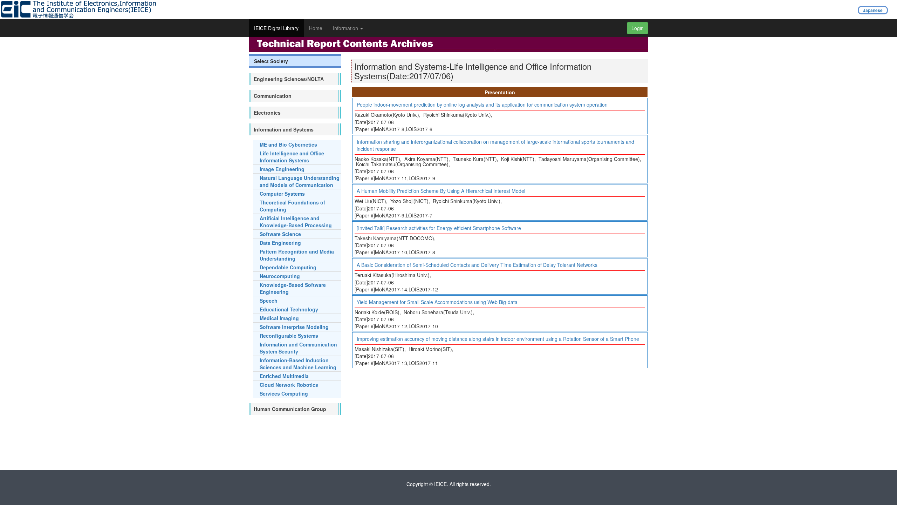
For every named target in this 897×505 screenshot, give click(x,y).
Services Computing (284, 393)
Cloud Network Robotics (289, 384)
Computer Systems (282, 193)
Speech (269, 300)
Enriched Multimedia (284, 375)
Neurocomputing (280, 276)
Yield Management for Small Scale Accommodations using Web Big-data (437, 301)
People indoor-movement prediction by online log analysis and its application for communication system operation (482, 104)
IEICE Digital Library (276, 28)
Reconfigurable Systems (289, 335)
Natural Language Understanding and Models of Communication (300, 181)
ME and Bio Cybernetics (288, 144)
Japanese (873, 10)
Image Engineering (282, 169)
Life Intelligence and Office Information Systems (292, 157)
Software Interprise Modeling (294, 326)
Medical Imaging (279, 318)
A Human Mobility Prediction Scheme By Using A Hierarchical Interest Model (441, 190)
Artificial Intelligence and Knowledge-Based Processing (296, 222)
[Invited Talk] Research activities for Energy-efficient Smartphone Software (439, 227)
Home (315, 28)
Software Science (280, 233)
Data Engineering (280, 242)
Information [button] (346, 28)
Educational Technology (289, 309)
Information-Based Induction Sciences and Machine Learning (298, 364)
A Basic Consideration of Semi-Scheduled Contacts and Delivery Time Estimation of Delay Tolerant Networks (477, 264)
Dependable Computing (288, 267)
